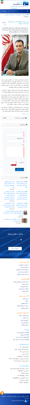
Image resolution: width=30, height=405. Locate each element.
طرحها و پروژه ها (24, 287)
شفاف (26, 301)
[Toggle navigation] (27, 11)
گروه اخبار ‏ (24, 15)
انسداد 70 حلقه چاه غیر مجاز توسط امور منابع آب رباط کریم (12, 220)
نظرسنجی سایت (24, 323)
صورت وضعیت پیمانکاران (22, 274)
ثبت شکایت (25, 318)
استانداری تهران (23, 335)
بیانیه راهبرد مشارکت (23, 316)
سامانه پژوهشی (24, 303)
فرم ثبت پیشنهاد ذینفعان (22, 306)
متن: (23, 145)
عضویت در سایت (24, 267)
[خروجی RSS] (5, 25)
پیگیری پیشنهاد (24, 308)
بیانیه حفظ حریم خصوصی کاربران (20, 282)
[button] (20, 253)
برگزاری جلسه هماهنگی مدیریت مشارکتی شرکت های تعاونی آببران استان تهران (9, 184)
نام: (23, 132)
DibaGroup (14, 400)
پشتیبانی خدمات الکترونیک (22, 270)
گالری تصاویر (25, 291)
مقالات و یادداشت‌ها (23, 289)
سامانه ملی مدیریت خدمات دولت (20, 340)
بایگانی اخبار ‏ (17, 15)
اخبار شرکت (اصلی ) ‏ (9, 15)
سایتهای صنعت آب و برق (21, 337)
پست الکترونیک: (20, 138)
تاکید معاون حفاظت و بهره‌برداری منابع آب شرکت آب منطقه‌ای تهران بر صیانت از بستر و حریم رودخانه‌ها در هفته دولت (9, 195)
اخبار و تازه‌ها (25, 284)
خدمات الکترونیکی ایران (22, 333)
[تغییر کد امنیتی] (10, 165)
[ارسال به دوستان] (3, 23)
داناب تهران (25, 299)
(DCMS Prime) (20, 400)
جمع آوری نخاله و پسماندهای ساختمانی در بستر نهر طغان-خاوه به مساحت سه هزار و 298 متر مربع (13, 213)
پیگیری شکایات (24, 325)
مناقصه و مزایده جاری (23, 272)
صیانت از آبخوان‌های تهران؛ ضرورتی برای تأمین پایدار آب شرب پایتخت (8, 205)
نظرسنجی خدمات (24, 320)
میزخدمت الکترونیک (23, 265)
